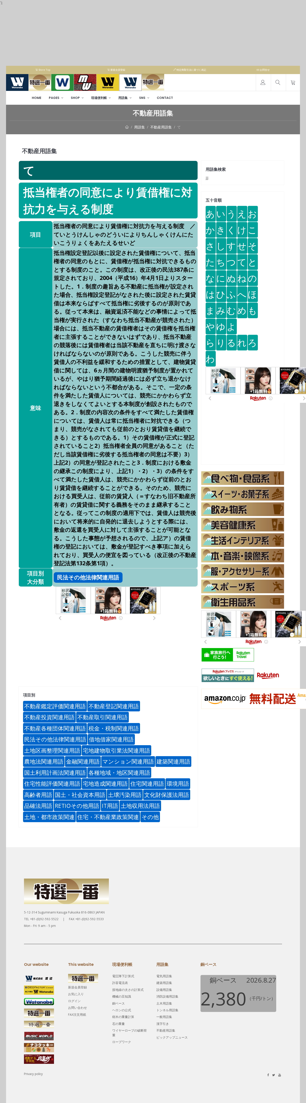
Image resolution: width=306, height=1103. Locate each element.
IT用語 (110, 805)
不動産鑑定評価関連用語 (55, 706)
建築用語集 (164, 983)
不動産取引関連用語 (102, 717)
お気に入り (76, 994)
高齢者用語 (38, 794)
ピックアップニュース (172, 1037)
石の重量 (118, 1024)
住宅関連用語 (147, 783)
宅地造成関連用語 (105, 783)
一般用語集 (164, 1017)
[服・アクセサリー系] (242, 571)
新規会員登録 (117, 69)
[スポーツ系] (242, 586)
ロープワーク (121, 1042)
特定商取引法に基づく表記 (191, 69)
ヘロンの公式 (121, 1010)
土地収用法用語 (140, 805)
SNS (142, 98)
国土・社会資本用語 (80, 794)
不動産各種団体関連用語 (55, 728)
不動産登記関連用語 (113, 706)
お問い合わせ (77, 1007)
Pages (54, 98)
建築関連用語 (173, 761)
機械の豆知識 (121, 996)
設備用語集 (164, 990)
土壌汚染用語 (125, 794)
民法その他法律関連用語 (55, 739)
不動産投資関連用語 (49, 717)
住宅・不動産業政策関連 (108, 817)
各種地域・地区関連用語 (119, 772)
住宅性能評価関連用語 (52, 783)
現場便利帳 (99, 98)
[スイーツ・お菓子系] (242, 493)
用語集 (123, 98)
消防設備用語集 (167, 996)
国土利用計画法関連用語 (55, 772)
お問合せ (264, 69)
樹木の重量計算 (123, 1017)
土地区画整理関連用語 (52, 750)
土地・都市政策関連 (49, 817)
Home (36, 98)
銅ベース (118, 1003)
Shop (75, 98)
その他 (150, 817)
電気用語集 (164, 976)
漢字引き (162, 1024)
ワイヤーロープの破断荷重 (129, 1032)
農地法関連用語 (43, 761)
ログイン (74, 1001)
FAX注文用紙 (77, 1014)
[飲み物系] (242, 509)
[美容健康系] (242, 524)
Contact (165, 98)
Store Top (44, 69)
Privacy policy (33, 1074)
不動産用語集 (161, 127)
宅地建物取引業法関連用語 (116, 750)
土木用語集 (164, 1003)
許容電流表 (120, 983)
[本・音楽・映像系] (242, 555)
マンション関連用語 (128, 761)
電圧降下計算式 (123, 976)
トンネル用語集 (167, 1010)
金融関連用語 (83, 761)
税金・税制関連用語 (113, 728)
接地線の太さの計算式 (128, 990)
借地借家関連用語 (111, 739)
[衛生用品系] (242, 602)
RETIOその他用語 (77, 805)
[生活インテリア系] (242, 540)
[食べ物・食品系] (242, 478)
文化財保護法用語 (166, 794)
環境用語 (178, 783)
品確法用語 (38, 805)
